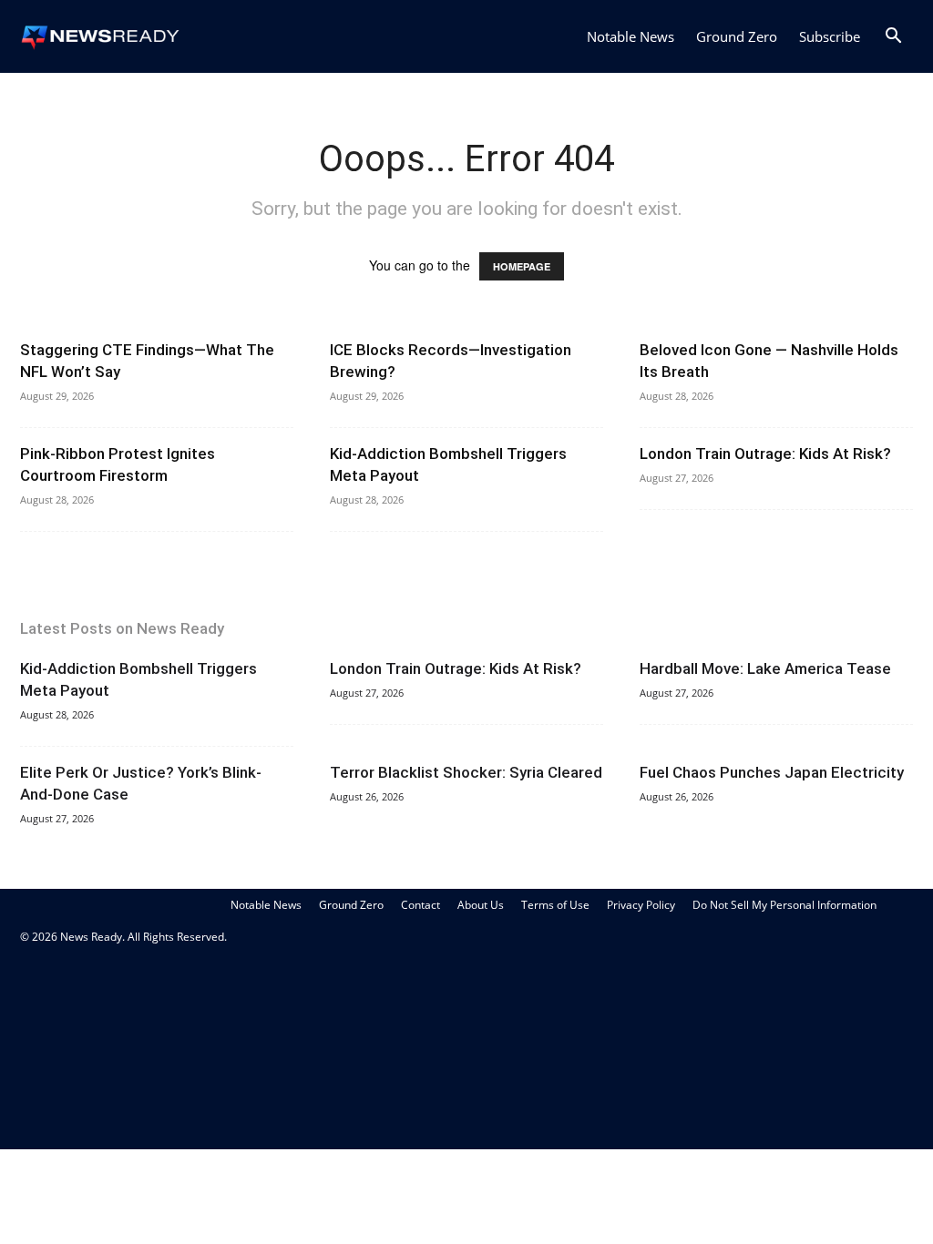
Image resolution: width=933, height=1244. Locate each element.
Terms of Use (555, 905)
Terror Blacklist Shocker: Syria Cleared (466, 772)
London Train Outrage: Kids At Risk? (765, 453)
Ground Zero (736, 36)
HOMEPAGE (521, 266)
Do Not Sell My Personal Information (784, 905)
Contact (420, 905)
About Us (480, 905)
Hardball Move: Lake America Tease (765, 668)
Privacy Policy (641, 905)
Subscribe (829, 36)
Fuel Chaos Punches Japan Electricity (772, 772)
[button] (893, 37)
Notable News (630, 36)
